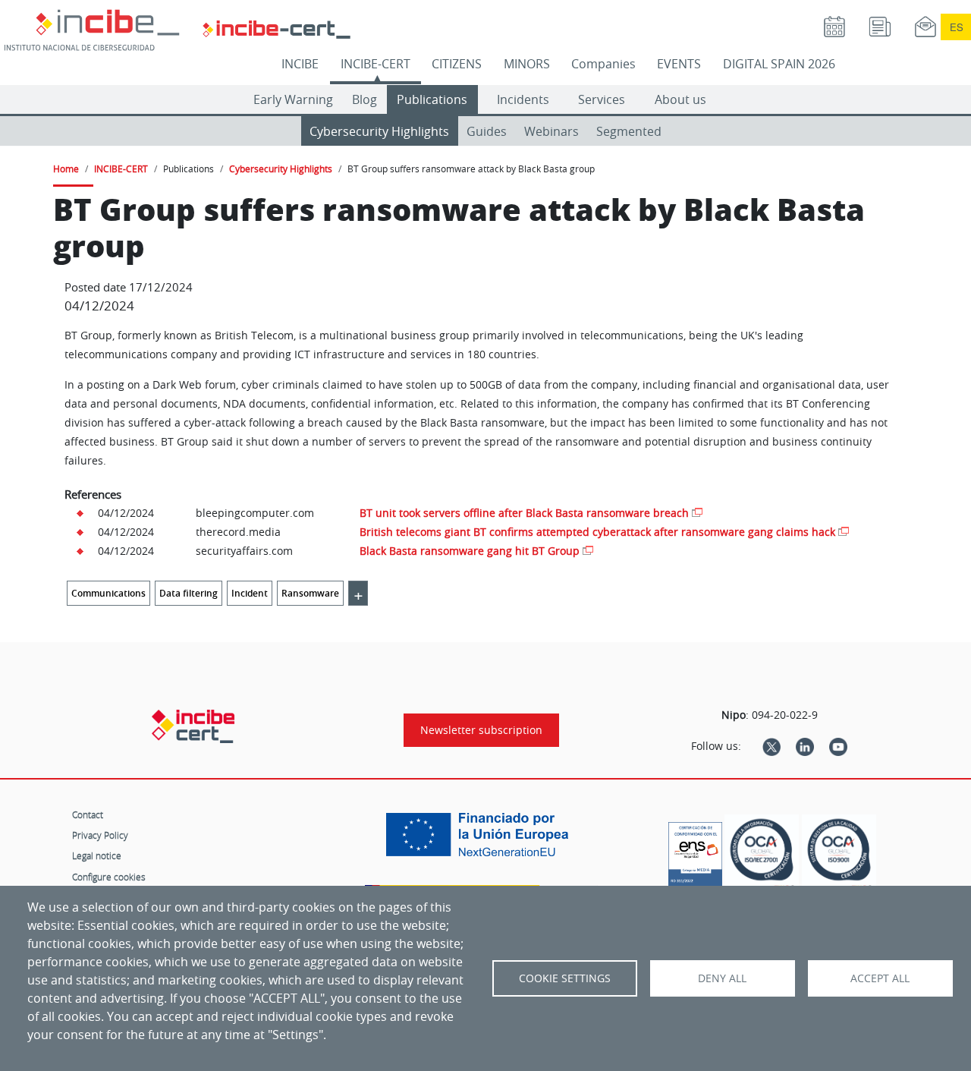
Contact (87, 814)
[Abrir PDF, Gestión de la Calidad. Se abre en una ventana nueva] (839, 854)
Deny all (722, 978)
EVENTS (679, 63)
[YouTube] (838, 746)
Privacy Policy (100, 835)
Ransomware (310, 593)
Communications (108, 593)
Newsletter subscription (481, 730)
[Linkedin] (805, 746)
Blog (364, 99)
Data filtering (188, 593)
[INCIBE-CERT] (193, 726)
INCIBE (300, 63)
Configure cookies (109, 877)
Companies (603, 63)
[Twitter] (771, 746)
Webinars (551, 131)
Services (601, 99)
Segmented (628, 131)
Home (66, 168)
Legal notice (96, 855)
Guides (487, 131)
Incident (249, 593)
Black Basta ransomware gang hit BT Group (470, 550)
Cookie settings (565, 978)
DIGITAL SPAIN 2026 (779, 63)
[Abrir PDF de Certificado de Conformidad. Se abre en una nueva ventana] (695, 850)
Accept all (880, 978)
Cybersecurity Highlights (379, 131)
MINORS (527, 63)
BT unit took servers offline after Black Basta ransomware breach (524, 513)
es (956, 27)
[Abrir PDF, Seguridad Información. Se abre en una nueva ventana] (761, 854)
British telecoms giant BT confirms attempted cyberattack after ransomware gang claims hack (597, 531)
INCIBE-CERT (375, 63)
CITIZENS (457, 63)
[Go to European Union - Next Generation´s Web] (481, 840)
